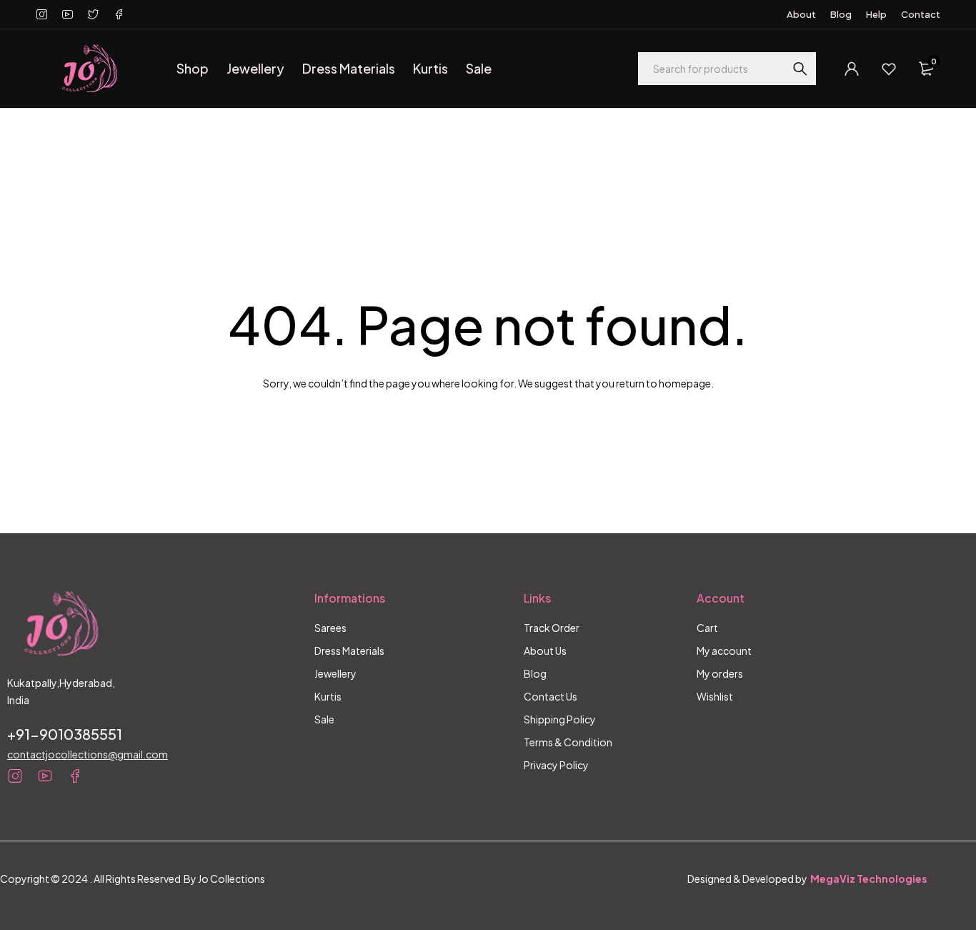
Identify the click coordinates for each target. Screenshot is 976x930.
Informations (349, 597)
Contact (920, 14)
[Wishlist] (889, 68)
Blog (841, 14)
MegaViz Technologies (868, 878)
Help (876, 14)
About (801, 14)
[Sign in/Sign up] (851, 68)
